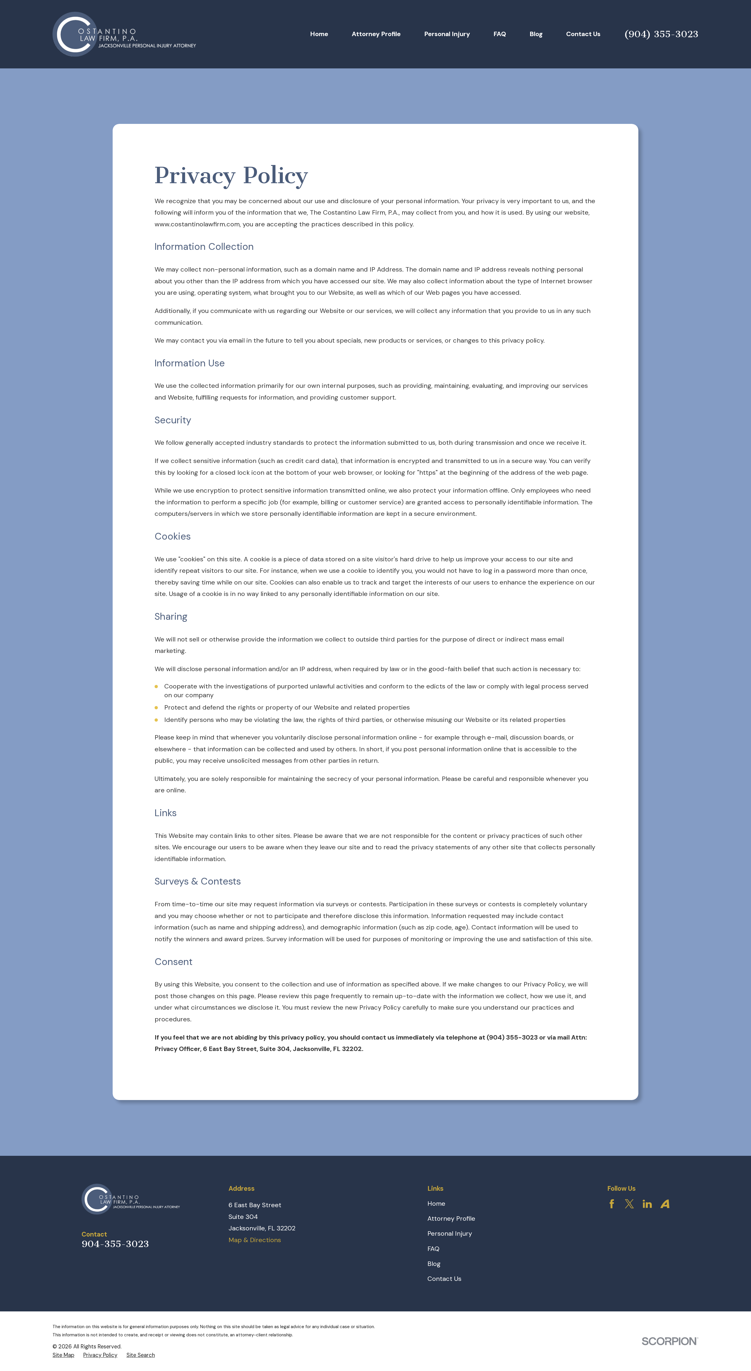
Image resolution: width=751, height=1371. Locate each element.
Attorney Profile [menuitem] (376, 34)
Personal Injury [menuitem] (447, 34)
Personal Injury (449, 1233)
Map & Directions (255, 1240)
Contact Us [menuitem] (583, 34)
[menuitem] (63, 1355)
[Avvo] (664, 1203)
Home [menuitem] (319, 34)
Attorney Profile (451, 1218)
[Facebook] (611, 1203)
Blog (434, 1263)
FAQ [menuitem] (499, 34)
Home (436, 1203)
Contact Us (444, 1278)
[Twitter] (629, 1203)
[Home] (124, 34)
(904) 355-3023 (661, 34)
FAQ (433, 1248)
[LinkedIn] (647, 1203)
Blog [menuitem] (536, 34)
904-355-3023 (115, 1244)
